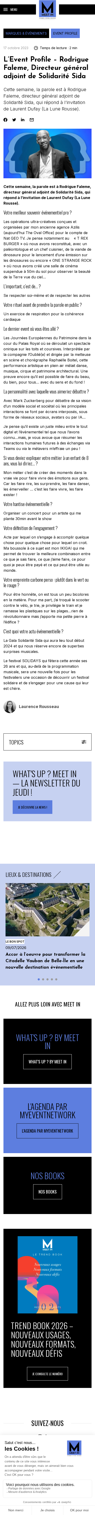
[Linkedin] (23, 120)
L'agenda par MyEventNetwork (47, 1131)
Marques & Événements (26, 33)
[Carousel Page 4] (52, 979)
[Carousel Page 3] (48, 979)
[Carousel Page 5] (56, 979)
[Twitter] (14, 120)
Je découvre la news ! (32, 807)
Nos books (48, 1192)
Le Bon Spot (15, 941)
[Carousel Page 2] (43, 979)
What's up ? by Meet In (47, 1062)
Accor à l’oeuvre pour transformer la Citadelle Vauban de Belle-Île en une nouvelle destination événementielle (45, 961)
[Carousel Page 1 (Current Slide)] (39, 979)
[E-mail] (32, 120)
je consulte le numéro (47, 1373)
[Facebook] (5, 120)
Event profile (65, 33)
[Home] (47, 9)
